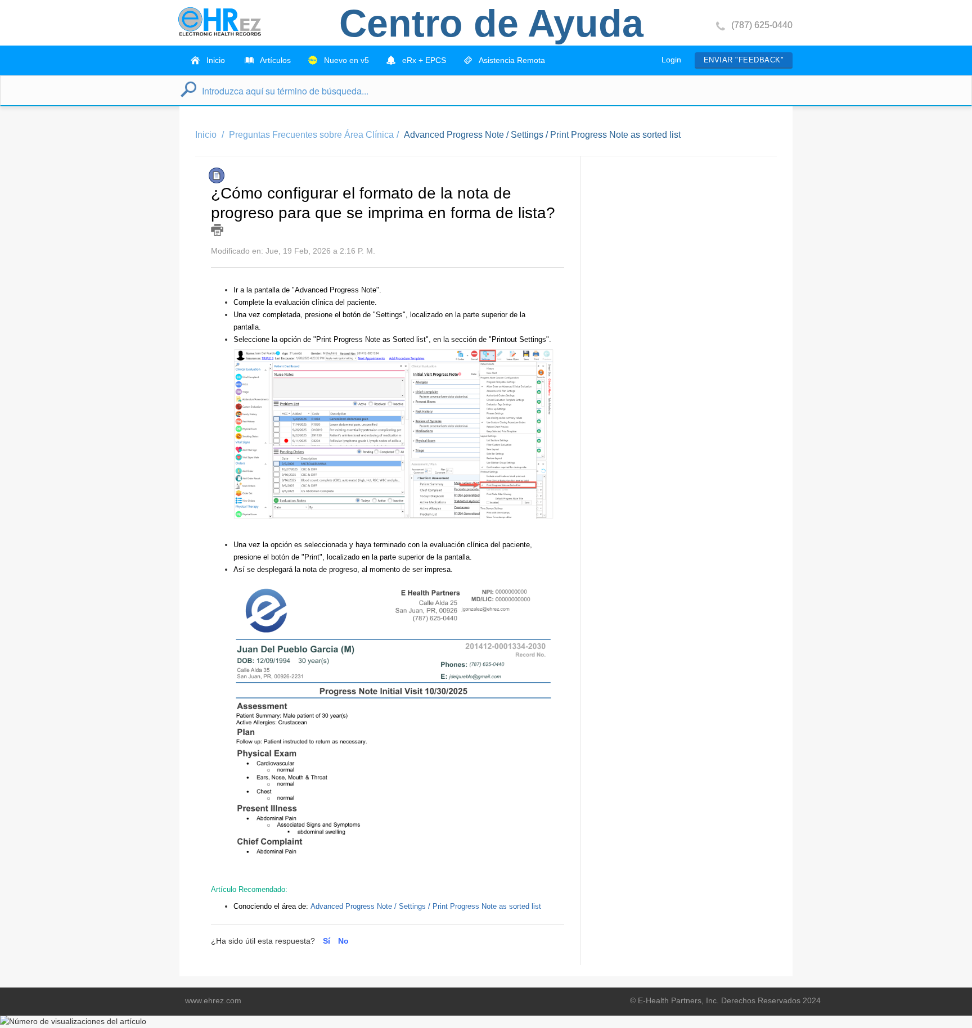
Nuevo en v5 (345, 60)
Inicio (214, 60)
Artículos (274, 60)
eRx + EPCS (423, 60)
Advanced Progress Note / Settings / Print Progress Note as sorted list (542, 134)
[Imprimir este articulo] (217, 230)
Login (671, 59)
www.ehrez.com (213, 1000)
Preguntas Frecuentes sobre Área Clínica (311, 134)
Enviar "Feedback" (744, 60)
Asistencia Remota (511, 60)
